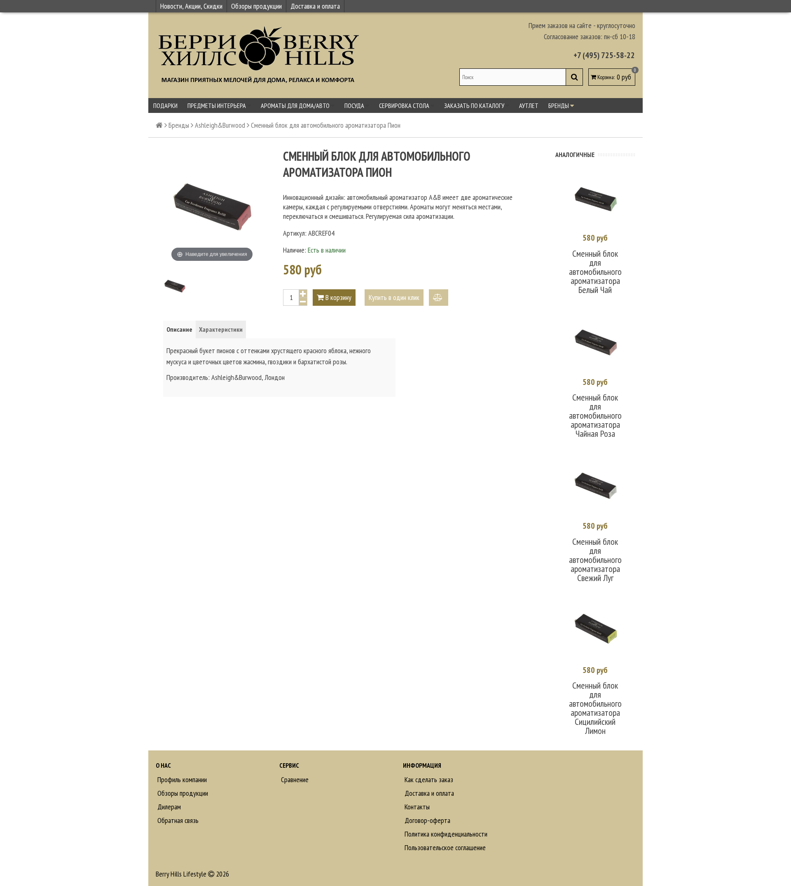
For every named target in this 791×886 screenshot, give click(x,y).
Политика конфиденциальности (445, 834)
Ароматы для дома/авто (296, 105)
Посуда (354, 105)
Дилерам (168, 806)
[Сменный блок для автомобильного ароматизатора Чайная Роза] (595, 343)
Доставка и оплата (315, 6)
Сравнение (294, 779)
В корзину (337, 297)
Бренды (559, 105)
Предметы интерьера (217, 105)
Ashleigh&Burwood (220, 125)
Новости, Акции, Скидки (191, 6)
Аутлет (528, 105)
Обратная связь (177, 820)
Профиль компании (181, 779)
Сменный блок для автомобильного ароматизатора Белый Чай (595, 271)
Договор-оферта (426, 820)
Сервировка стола (405, 105)
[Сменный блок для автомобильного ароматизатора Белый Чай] (595, 199)
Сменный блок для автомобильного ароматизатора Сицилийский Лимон (595, 708)
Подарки (165, 105)
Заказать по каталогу (474, 105)
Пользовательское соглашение (444, 847)
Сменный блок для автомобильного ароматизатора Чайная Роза (595, 415)
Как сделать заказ (428, 779)
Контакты (416, 806)
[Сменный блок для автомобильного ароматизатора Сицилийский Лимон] (595, 631)
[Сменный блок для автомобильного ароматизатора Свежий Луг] (595, 487)
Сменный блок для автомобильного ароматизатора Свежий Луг (595, 559)
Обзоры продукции (256, 6)
